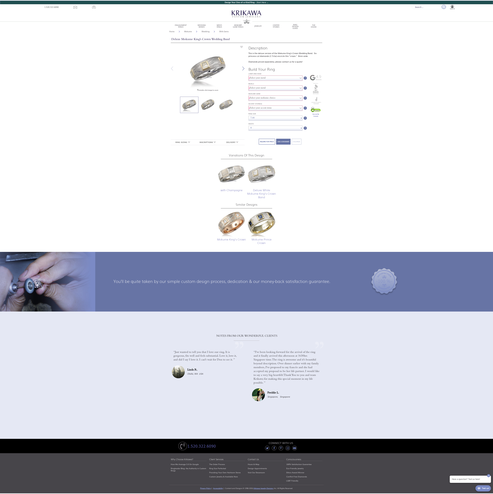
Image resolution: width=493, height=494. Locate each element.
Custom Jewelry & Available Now (223, 476)
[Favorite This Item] (242, 46)
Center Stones (276, 26)
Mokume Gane (254, 94)
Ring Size (252, 114)
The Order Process (217, 464)
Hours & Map (253, 464)
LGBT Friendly (292, 480)
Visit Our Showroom (256, 472)
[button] (243, 68)
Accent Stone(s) (255, 104)
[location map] (93, 7)
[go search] (444, 7)
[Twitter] (267, 448)
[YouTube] (294, 448)
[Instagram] (287, 448)
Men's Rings (219, 26)
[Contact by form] (75, 7)
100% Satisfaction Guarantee (299, 464)
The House (314, 26)
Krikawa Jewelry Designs (263, 488)
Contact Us (253, 459)
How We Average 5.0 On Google (185, 464)
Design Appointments (257, 468)
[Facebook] (274, 448)
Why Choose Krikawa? (182, 459)
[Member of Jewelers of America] (315, 104)
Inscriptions (207, 142)
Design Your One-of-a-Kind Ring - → (246, 2)
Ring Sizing (182, 142)
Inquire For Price (267, 142)
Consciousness (293, 459)
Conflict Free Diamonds (296, 476)
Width (251, 124)
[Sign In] (452, 6)
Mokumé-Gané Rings (238, 26)
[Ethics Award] (316, 94)
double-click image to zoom (208, 90)
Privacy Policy (205, 488)
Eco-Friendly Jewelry (295, 468)
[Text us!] (483, 489)
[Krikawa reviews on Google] (316, 80)
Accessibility (218, 488)
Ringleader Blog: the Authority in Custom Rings (188, 469)
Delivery (231, 142)
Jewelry (258, 26)
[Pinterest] (281, 448)
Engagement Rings (181, 26)
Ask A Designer (283, 142)
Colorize (296, 142)
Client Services (216, 459)
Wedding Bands (202, 26)
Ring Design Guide (295, 26)
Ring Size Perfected (217, 468)
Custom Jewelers (246, 17)
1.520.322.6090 (51, 7)
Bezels (251, 84)
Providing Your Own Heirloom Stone (225, 472)
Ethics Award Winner (295, 472)
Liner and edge (254, 74)
